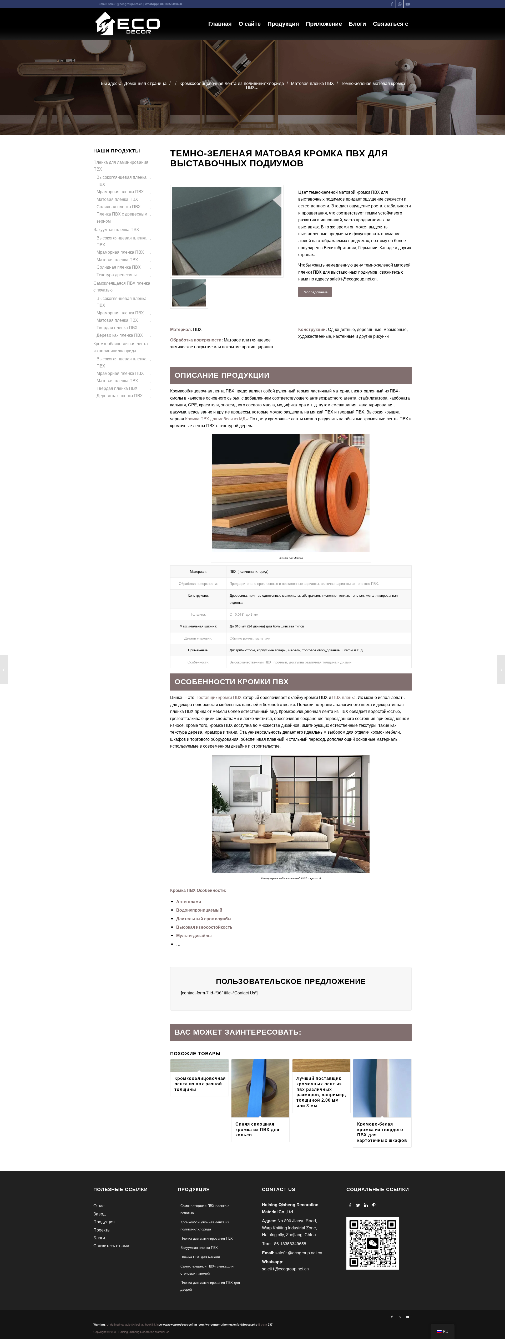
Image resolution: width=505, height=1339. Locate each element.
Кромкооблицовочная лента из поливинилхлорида (120, 346)
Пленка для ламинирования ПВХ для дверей (210, 1286)
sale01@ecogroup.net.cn (125, 4)
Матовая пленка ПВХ (117, 199)
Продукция (104, 1222)
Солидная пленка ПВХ (119, 206)
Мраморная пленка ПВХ (120, 191)
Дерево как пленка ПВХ (120, 335)
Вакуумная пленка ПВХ (116, 229)
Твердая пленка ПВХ (117, 327)
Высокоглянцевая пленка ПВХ (122, 180)
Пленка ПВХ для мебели (200, 1256)
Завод (99, 1214)
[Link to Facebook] (392, 4)
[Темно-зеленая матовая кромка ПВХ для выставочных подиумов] (227, 231)
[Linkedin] (366, 1205)
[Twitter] (358, 1205)
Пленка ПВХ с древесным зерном (122, 217)
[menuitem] (220, 24)
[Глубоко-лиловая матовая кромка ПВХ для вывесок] (501, 669)
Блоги (99, 1238)
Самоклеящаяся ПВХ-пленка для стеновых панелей (207, 1269)
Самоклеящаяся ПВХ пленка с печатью (121, 286)
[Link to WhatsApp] (399, 4)
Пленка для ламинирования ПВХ (120, 165)
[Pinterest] (374, 1205)
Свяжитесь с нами (111, 1246)
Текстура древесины (117, 275)
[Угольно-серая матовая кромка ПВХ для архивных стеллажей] (4, 669)
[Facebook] (350, 1205)
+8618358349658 (171, 4)
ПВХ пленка (344, 697)
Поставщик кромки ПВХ (218, 697)
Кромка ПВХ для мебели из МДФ (217, 419)
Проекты (101, 1230)
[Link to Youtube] (408, 4)
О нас (98, 1206)
